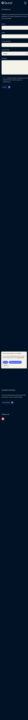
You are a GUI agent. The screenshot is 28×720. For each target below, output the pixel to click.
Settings (6, 365)
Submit (4, 87)
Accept (5, 362)
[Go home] (7, 3)
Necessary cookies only (15, 362)
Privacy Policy (20, 357)
